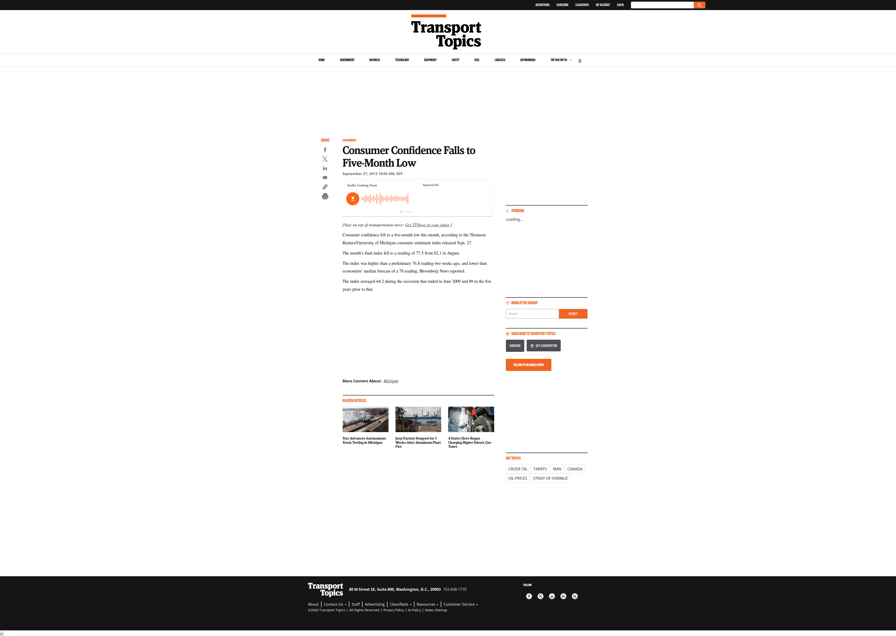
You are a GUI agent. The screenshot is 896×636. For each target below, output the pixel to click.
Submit (573, 313)
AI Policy (414, 610)
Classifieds (582, 5)
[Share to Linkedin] (325, 169)
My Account (603, 5)
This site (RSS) (575, 596)
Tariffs (540, 469)
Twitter (540, 596)
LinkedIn (563, 596)
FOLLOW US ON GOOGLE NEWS (528, 365)
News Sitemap (436, 610)
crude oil (517, 469)
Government (347, 60)
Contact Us (334, 604)
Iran (557, 469)
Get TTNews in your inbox (427, 224)
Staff (356, 604)
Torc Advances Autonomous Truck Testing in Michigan (364, 440)
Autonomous (528, 60)
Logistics (500, 60)
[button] (325, 187)
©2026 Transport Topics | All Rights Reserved (343, 610)
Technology (402, 60)
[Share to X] (325, 160)
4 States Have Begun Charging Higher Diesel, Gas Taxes (469, 442)
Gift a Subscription (546, 345)
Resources (426, 604)
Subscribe (562, 5)
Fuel (477, 60)
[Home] (448, 31)
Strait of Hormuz (550, 478)
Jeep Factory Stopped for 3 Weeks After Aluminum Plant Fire (418, 442)
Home (321, 60)
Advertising (543, 5)
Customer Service (460, 604)
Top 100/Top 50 (559, 60)
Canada (574, 469)
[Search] (699, 5)
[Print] (325, 197)
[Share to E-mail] (325, 178)
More (580, 60)
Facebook (529, 596)
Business (374, 60)
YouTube (552, 596)
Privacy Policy (393, 610)
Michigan (391, 381)
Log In (620, 5)
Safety (455, 60)
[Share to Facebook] (325, 150)
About (313, 604)
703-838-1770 (454, 589)
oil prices (517, 478)
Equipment (430, 60)
